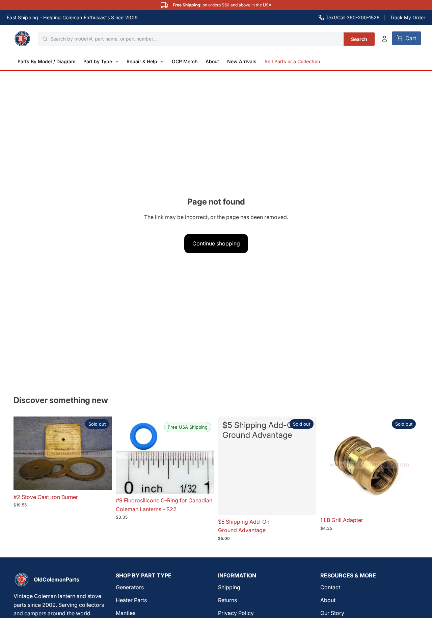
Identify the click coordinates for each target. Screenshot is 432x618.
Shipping (229, 587)
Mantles (125, 613)
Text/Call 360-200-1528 (353, 17)
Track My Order (407, 17)
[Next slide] (408, 464)
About (327, 600)
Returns (227, 600)
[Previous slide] (330, 464)
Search (359, 39)
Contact (330, 587)
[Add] (203, 483)
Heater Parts (131, 600)
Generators (130, 587)
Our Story (332, 613)
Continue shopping (216, 243)
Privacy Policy (236, 613)
